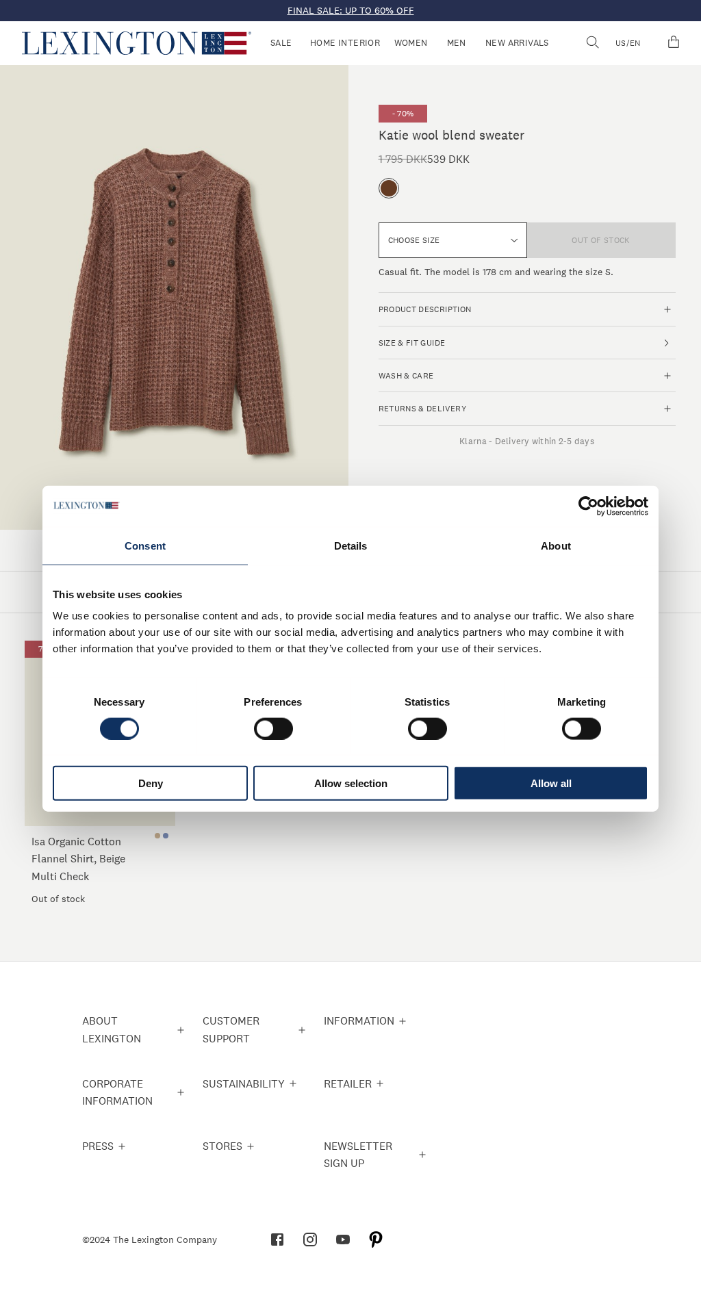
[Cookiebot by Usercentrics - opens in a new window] (588, 506)
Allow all (551, 783)
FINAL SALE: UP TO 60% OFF (351, 10)
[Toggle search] (592, 43)
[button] (136, 43)
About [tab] (556, 545)
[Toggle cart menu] (674, 43)
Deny (150, 783)
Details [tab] (351, 545)
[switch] (273, 728)
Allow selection (350, 783)
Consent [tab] (145, 545)
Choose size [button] (414, 240)
